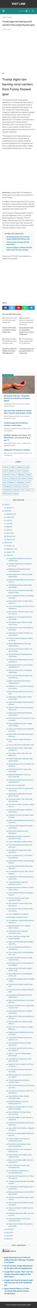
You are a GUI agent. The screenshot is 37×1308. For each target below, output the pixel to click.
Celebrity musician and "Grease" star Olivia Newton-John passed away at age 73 (17, 437)
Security (25, 486)
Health (29, 475)
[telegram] (31, 308)
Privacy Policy (21, 1305)
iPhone (30, 478)
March (9, 533)
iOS (19, 478)
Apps (27, 467)
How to (5, 478)
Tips (28, 490)
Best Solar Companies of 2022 (18, 917)
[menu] (4, 10)
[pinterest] (18, 308)
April (9, 530)
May (9, 527)
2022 (8, 542)
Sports (16, 490)
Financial (6, 475)
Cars (4, 471)
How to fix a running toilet (16, 785)
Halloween (21, 475)
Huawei (12, 478)
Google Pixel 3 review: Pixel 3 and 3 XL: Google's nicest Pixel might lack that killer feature (19, 1274)
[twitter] (12, 308)
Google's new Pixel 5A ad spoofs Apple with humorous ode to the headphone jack (18, 1282)
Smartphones (7, 490)
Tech (22, 490)
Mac (4, 482)
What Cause (7, 493)
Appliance (20, 467)
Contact (13, 1305)
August (10, 517)
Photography (7, 486)
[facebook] (5, 308)
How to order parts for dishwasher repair (21, 745)
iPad (23, 478)
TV (32, 490)
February (10, 536)
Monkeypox (20, 482)
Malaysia (11, 482)
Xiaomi (15, 493)
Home (8, 1305)
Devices (25, 471)
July (9, 520)
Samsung (17, 486)
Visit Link (18, 4)
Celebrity (11, 471)
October (10, 546)
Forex (13, 475)
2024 (7, 504)
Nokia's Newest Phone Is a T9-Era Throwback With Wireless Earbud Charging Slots (16, 1291)
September (11, 514)
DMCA (29, 1305)
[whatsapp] (25, 308)
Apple (12, 467)
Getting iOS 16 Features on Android (17, 450)
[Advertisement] (18, 51)
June (9, 523)
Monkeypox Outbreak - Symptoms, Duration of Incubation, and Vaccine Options (17, 398)
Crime (18, 471)
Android (5, 467)
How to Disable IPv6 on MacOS (18, 914)
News (28, 482)
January (10, 507)
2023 (7, 511)
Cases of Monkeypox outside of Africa (20, 842)
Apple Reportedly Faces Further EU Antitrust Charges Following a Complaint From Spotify (19, 1259)
